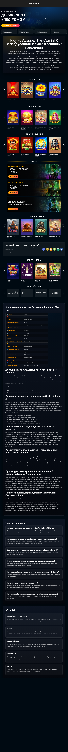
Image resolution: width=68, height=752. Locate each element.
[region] (34, 92)
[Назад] (4, 90)
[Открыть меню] (64, 3)
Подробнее (9, 252)
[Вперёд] (63, 90)
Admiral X (34, 4)
